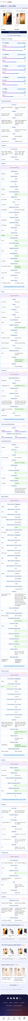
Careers (11, 1002)
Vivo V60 (16, 25)
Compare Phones (8, 989)
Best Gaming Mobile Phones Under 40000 (14, 419)
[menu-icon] (1, 2)
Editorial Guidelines (17, 1005)
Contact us (16, 1002)
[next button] (25, 934)
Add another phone (14, 32)
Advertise (22, 1002)
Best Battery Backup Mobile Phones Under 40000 (14, 799)
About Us (6, 1002)
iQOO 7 (2, 25)
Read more (24, 8)
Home (2, 989)
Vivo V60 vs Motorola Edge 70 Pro (9, 958)
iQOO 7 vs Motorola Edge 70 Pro (8, 938)
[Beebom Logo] (7, 2)
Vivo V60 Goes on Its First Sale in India (7, 978)
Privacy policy (9, 1005)
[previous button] (3, 934)
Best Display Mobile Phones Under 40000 (14, 286)
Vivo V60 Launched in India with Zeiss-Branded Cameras (19, 979)
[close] (13, 13)
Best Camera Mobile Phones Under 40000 (14, 666)
